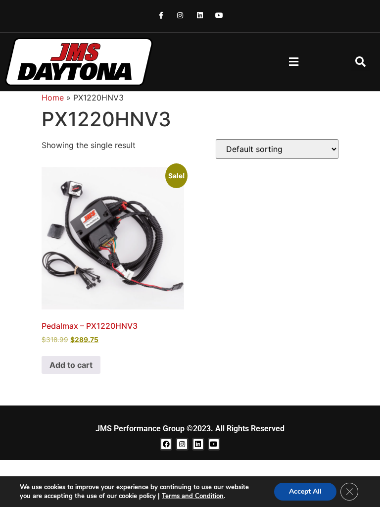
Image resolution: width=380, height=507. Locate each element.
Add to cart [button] (71, 365)
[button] (293, 61)
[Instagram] (180, 15)
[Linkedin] (199, 15)
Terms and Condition (193, 496)
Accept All (305, 491)
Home (53, 97)
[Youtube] (219, 15)
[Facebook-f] (161, 15)
